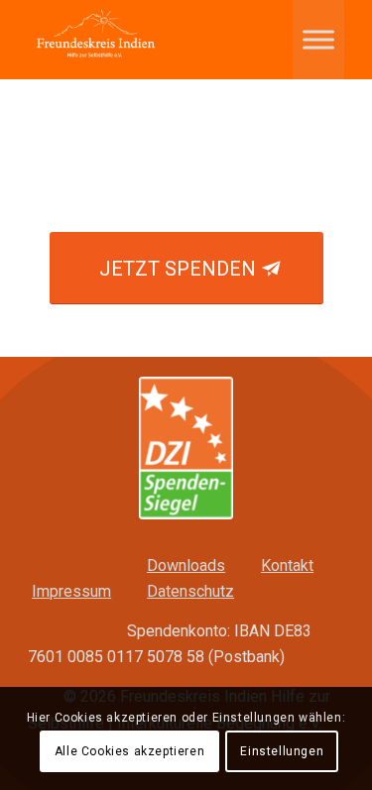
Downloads (186, 565)
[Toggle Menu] (318, 39)
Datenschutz (190, 591)
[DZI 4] (186, 448)
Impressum (71, 591)
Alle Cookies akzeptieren (129, 751)
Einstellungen (281, 751)
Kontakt (287, 565)
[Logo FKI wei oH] (154, 39)
